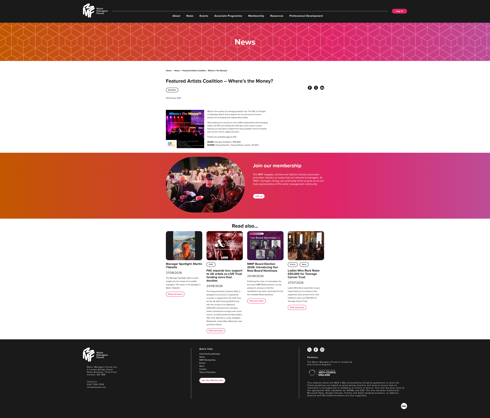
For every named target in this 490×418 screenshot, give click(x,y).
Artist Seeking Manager (209, 353)
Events (204, 15)
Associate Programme (228, 15)
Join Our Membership (212, 380)
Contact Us (92, 381)
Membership (256, 15)
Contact (202, 369)
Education (172, 90)
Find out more (175, 294)
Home (169, 70)
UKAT (211, 264)
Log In (399, 11)
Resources (276, 15)
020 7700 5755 (95, 384)
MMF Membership (207, 359)
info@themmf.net (96, 387)
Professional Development (306, 15)
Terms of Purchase (207, 372)
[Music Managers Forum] (95, 360)
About (176, 15)
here (228, 136)
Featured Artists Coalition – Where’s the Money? (204, 70)
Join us (258, 196)
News (189, 15)
